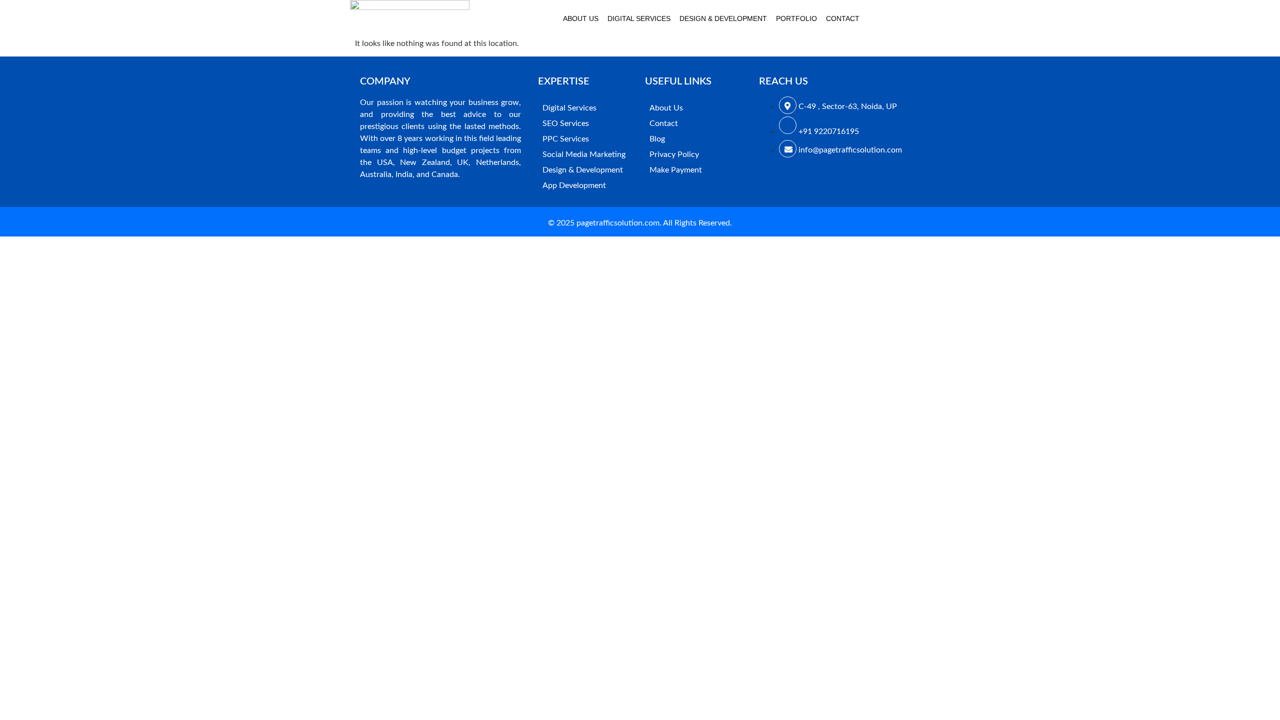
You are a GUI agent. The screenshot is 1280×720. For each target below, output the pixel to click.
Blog (657, 139)
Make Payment (676, 170)
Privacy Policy (674, 154)
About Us (580, 18)
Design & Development (723, 18)
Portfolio (796, 18)
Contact (843, 18)
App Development (574, 186)
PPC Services (565, 139)
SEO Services (565, 124)
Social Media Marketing (584, 154)
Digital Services (639, 18)
